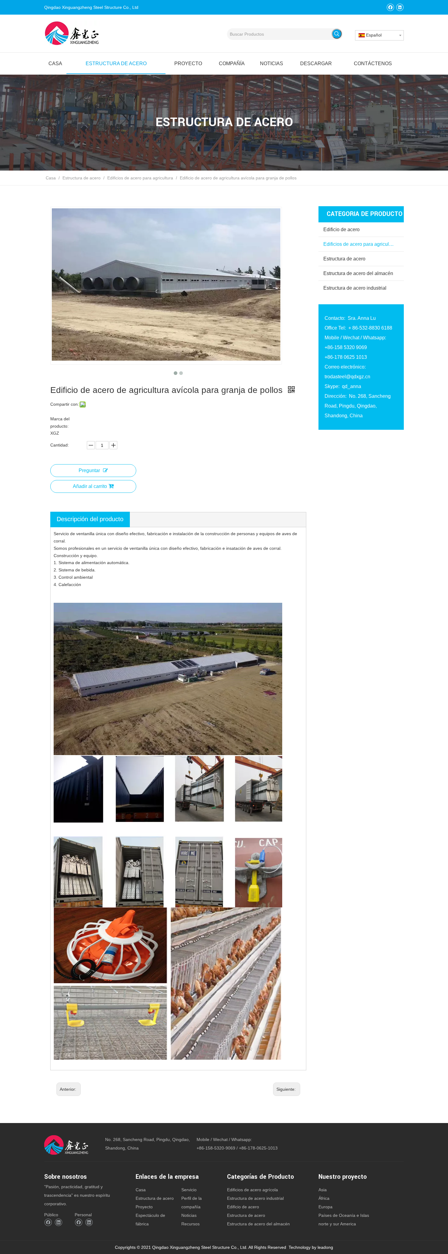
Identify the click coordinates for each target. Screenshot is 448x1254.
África (323, 1198)
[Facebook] (390, 7)
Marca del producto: (59, 422)
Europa (325, 1206)
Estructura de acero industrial (354, 288)
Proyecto (144, 1206)
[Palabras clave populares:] (337, 34)
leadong (325, 1247)
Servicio (189, 1189)
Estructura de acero (344, 258)
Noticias (189, 1215)
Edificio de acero (341, 229)
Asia (322, 1189)
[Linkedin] (400, 7)
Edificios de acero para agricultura (360, 244)
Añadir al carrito (90, 486)
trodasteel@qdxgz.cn (347, 376)
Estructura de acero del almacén (358, 273)
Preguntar (89, 470)
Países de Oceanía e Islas (343, 1215)
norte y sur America (337, 1223)
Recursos (190, 1223)
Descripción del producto (90, 519)
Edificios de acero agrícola (252, 1189)
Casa (141, 1189)
